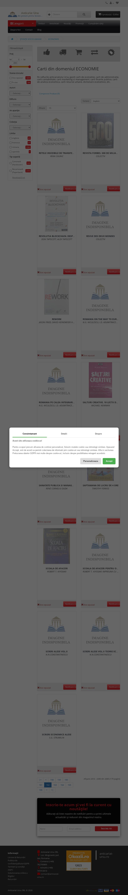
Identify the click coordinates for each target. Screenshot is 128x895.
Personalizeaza (90, 461)
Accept (109, 461)
